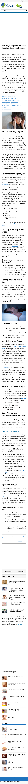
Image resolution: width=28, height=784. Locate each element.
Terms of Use (13, 1)
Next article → (22, 571)
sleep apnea (15, 246)
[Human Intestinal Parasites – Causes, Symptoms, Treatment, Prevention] (4, 757)
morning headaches (13, 224)
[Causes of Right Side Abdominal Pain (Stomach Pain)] (4, 750)
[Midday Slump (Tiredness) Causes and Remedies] (4, 612)
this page (20, 624)
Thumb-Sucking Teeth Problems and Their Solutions (16, 683)
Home (2, 1)
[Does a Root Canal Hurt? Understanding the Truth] (4, 712)
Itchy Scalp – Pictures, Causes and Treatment (16, 761)
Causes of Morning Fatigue (9, 98)
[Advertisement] (14, 29)
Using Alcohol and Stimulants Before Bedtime (11, 106)
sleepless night (5, 184)
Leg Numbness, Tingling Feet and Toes (17, 734)
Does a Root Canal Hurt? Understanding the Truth (13, 710)
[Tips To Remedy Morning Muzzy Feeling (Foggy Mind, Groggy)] (4, 597)
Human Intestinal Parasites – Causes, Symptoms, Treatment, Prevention (16, 755)
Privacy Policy (20, 1)
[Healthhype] (12, 5)
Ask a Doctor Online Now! (10, 431)
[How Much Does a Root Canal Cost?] (4, 699)
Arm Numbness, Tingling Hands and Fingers (16, 742)
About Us (7, 1)
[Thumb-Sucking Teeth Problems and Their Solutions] (4, 685)
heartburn (6, 367)
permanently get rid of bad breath (16, 676)
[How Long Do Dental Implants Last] (4, 692)
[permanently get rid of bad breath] (4, 679)
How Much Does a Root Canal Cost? (16, 696)
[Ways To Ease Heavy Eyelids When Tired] (4, 583)
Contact (25, 1)
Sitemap (18, 781)
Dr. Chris (8, 51)
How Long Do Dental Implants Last (16, 689)
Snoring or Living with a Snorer (10, 102)
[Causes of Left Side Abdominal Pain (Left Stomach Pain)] (4, 730)
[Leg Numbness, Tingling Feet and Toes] (4, 737)
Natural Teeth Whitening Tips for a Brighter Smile (16, 716)
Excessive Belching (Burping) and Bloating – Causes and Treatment (15, 768)
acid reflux (4, 497)
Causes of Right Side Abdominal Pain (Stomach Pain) (16, 748)
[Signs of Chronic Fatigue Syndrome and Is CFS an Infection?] (4, 590)
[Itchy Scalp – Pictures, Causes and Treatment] (4, 763)
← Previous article (7, 571)
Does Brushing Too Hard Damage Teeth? (15, 703)
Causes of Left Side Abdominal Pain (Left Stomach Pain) (16, 728)
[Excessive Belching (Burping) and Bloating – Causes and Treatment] (4, 770)
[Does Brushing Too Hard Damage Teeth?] (4, 705)
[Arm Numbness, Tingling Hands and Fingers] (4, 744)
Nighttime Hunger (6, 109)
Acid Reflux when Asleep (8, 104)
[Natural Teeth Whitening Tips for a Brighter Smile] (4, 718)
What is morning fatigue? (8, 96)
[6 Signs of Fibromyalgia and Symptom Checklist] (4, 605)
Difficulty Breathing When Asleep (10, 100)
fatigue (15, 144)
